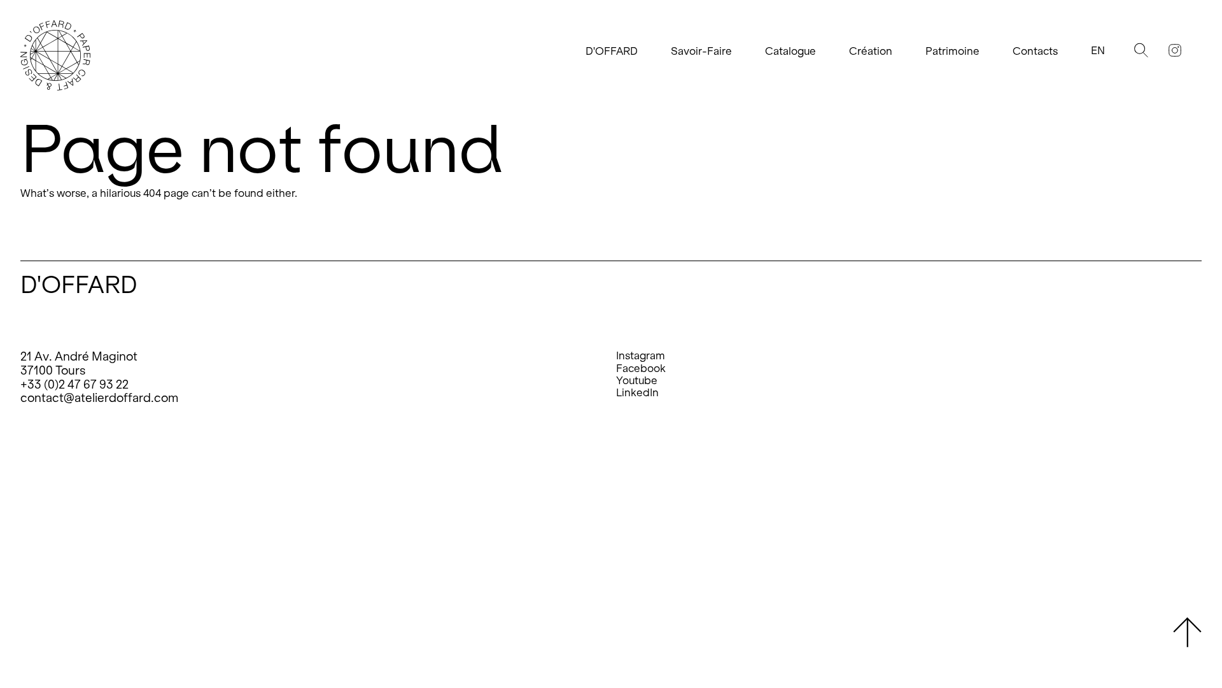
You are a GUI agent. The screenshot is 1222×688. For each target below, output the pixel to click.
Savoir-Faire (701, 51)
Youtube (636, 381)
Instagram (640, 356)
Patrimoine (952, 51)
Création (870, 51)
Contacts (1035, 51)
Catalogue (790, 51)
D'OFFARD (612, 51)
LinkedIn (637, 393)
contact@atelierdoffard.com (99, 398)
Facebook (641, 368)
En (1098, 51)
